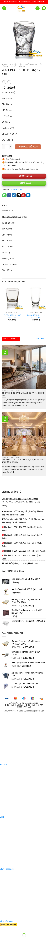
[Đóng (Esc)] (2, 928)
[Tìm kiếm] (37, 8)
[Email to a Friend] (19, 195)
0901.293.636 (20, 551)
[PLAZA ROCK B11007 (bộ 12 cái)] (12, 298)
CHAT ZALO (25, 183)
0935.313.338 (20, 555)
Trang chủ (6, 64)
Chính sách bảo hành (14, 705)
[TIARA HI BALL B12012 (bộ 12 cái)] (35, 298)
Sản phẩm (18, 64)
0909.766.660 (25, 176)
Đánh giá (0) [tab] (7, 210)
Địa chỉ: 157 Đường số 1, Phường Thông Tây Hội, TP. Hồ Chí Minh (24, 1)
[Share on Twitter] (14, 195)
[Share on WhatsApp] (4, 195)
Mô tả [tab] (5, 205)
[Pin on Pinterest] (23, 195)
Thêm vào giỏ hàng (28, 146)
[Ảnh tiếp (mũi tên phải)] (10, 939)
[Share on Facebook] (9, 195)
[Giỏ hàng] (44, 8)
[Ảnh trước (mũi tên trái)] (2, 939)
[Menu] (4, 8)
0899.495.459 (20, 543)
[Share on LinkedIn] (28, 195)
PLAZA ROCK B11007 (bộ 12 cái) (12, 316)
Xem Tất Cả (40, 339)
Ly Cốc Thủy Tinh (19, 66)
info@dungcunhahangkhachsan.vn (24, 563)
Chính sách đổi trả (34, 705)
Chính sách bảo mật (29, 703)
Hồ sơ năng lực (24, 707)
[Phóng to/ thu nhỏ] (10, 928)
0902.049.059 (20, 535)
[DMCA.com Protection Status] (8, 924)
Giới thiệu (13, 703)
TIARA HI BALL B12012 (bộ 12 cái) (36, 316)
